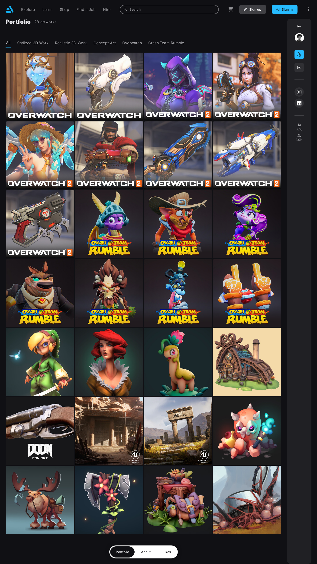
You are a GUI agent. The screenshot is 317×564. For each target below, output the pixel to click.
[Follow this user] (299, 54)
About (146, 552)
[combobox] (169, 9)
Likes (167, 552)
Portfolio (122, 552)
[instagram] (299, 92)
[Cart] (231, 9)
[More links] (308, 9)
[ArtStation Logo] (10, 9)
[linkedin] (299, 103)
